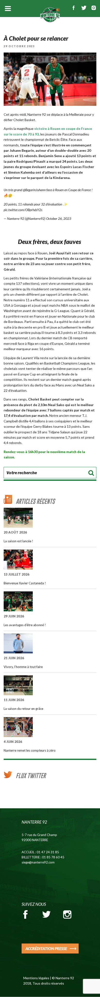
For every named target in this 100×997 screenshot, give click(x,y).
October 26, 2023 (58, 218)
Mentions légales (36, 978)
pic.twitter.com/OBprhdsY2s (23, 210)
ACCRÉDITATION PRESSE (46, 948)
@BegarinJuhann (34, 190)
